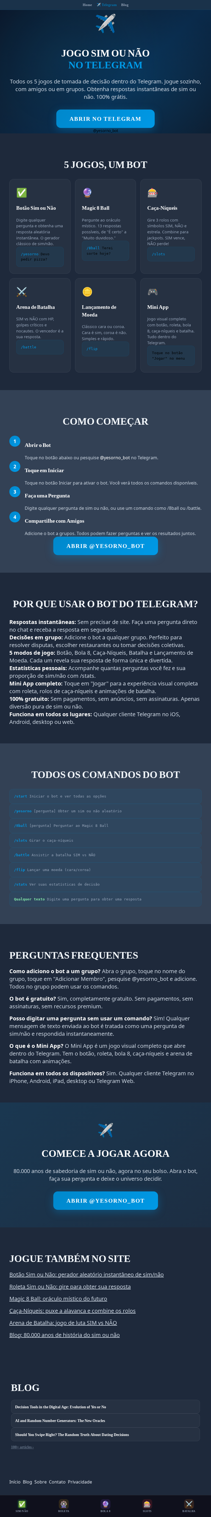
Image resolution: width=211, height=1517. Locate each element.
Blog (125, 4)
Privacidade (80, 1482)
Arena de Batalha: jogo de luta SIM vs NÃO (63, 1322)
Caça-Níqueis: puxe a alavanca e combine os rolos (72, 1310)
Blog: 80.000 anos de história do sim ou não (64, 1335)
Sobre (40, 1482)
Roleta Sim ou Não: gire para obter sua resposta (70, 1286)
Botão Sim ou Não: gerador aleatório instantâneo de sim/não (86, 1274)
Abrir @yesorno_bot (105, 546)
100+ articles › (22, 1447)
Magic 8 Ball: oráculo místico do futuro (58, 1298)
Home (87, 4)
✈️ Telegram (106, 4)
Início (15, 1482)
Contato (57, 1482)
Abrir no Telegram (105, 119)
